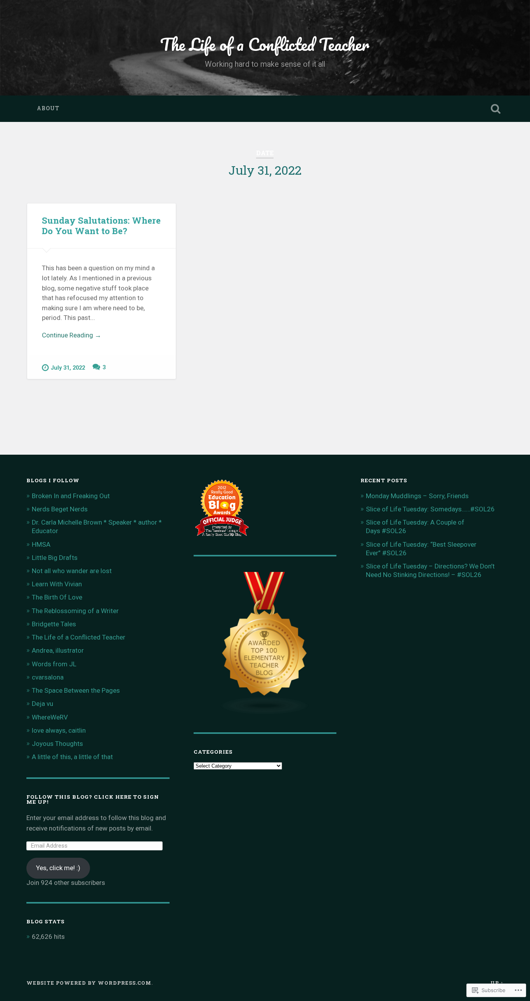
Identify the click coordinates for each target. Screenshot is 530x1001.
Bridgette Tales (54, 624)
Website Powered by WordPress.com (88, 983)
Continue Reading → (71, 335)
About (48, 108)
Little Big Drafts (55, 557)
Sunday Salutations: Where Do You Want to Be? (101, 225)
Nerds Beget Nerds (60, 509)
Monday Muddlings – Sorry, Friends (417, 496)
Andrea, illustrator (58, 650)
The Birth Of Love (57, 597)
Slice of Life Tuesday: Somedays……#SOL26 (430, 509)
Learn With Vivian (57, 584)
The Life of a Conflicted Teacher (264, 44)
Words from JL (54, 664)
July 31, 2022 (68, 368)
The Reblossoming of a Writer (75, 611)
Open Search (496, 109)
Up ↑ (497, 983)
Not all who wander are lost (72, 571)
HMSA (41, 544)
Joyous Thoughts (57, 743)
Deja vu (42, 703)
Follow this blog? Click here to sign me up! (92, 799)
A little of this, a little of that (72, 757)
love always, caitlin (59, 730)
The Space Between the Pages (76, 690)
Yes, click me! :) (58, 868)
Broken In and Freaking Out (71, 496)
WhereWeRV (50, 717)
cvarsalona (48, 677)
